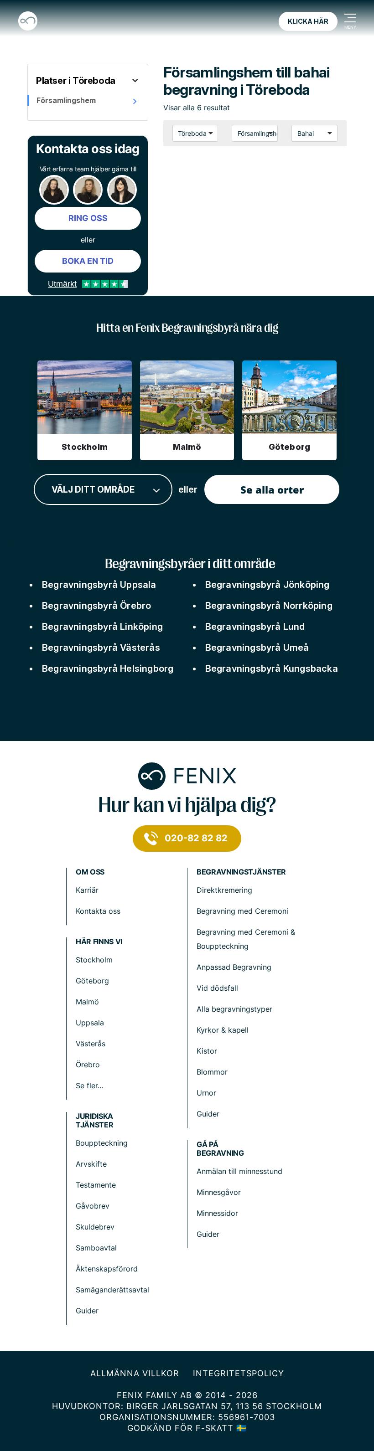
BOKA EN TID (88, 261)
